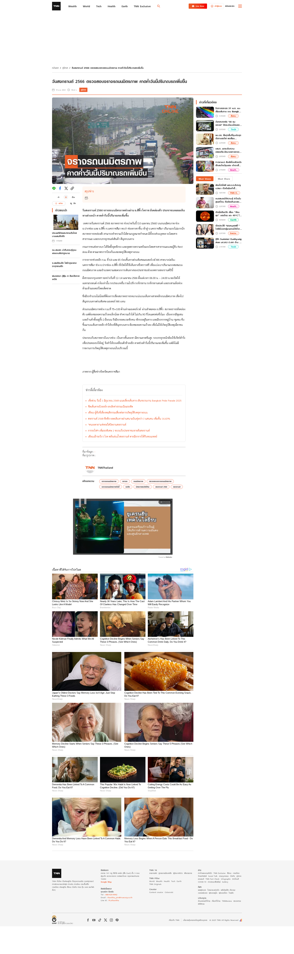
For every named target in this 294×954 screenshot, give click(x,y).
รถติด (128, 486)
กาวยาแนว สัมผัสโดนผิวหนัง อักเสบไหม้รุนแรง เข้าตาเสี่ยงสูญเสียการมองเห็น (228, 164)
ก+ (73, 197)
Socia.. (233, 233)
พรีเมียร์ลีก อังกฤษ (228, 890)
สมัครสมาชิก (229, 6)
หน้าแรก (55, 68)
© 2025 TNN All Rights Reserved (223, 920)
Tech (233, 129)
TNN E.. (234, 193)
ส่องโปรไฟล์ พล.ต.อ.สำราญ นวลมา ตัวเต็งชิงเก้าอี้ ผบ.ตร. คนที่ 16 (228, 187)
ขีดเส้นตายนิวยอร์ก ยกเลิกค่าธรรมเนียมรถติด (110, 406)
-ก (58, 197)
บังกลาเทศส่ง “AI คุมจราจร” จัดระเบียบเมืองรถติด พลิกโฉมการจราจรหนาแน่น (227, 123)
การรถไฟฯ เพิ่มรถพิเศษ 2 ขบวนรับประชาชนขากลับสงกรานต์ (119, 430)
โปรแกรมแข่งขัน (213, 890)
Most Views (205, 179)
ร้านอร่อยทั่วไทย (204, 901)
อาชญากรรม (224, 876)
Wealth (159, 881)
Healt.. (233, 170)
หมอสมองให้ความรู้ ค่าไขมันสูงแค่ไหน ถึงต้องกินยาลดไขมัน (228, 200)
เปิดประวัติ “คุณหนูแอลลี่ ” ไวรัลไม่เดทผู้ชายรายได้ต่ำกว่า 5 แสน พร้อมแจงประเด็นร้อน (228, 227)
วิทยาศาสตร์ (202, 876)
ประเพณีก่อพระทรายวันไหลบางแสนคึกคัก (64, 234)
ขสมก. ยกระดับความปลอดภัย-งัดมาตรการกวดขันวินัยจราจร (228, 150)
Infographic (226, 878)
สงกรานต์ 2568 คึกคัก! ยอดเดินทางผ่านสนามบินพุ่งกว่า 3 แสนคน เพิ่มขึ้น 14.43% (129, 418)
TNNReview (227, 901)
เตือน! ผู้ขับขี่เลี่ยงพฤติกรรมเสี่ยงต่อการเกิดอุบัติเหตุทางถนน (118, 412)
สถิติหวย (201, 903)
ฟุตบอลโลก (223, 892)
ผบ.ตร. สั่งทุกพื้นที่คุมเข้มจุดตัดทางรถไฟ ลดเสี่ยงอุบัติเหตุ (228, 137)
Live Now (200, 6)
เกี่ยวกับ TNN (174, 920)
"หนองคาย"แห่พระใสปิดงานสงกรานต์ (107, 424)
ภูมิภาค (65, 68)
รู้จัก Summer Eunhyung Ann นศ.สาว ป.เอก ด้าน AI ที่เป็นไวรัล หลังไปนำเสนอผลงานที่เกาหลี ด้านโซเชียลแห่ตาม (228, 240)
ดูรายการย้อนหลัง (165, 873)
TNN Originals (155, 884)
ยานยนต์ (201, 878)
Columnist (169, 892)
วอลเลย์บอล (202, 892)
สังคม (233, 116)
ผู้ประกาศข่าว (178, 873)
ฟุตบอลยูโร (213, 892)
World (152, 881)
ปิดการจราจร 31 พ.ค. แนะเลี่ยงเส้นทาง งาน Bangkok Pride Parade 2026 (228, 110)
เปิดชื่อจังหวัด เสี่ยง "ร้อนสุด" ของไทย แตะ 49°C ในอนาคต (228, 214)
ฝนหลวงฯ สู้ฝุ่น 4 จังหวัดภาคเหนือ (66, 277)
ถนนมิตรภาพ (138, 481)
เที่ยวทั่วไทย (216, 901)
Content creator (156, 892)
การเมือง (236, 873)
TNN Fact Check (212, 878)
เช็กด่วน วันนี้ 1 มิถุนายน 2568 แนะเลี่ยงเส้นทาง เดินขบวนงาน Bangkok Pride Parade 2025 (134, 400)
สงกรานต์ (176, 486)
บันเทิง (232, 876)
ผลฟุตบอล (202, 890)
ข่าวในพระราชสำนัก (205, 873)
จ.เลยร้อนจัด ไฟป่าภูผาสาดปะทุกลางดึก (64, 264)
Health (167, 881)
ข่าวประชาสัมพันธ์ (214, 881)
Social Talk (212, 876)
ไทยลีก (231, 892)
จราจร (124, 481)
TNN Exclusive (219, 873)
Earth (233, 220)
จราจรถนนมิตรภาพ (109, 481)
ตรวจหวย (237, 901)
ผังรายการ (188, 873)
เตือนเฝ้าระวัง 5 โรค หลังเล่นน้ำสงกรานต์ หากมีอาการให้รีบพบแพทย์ (122, 436)
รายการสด (153, 873)
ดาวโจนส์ (235, 878)
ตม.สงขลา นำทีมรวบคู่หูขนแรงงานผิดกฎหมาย (64, 251)
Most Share (224, 179)
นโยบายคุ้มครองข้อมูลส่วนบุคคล (195, 920)
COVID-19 (202, 881)
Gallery (225, 881)
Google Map (106, 881)
